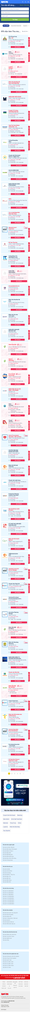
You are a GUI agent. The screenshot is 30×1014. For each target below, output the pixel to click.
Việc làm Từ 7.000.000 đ (8, 894)
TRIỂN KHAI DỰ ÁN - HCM (13, 554)
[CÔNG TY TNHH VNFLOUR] (5, 452)
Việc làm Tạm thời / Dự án (8, 936)
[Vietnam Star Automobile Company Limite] (5, 186)
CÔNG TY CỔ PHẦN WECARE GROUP (16, 406)
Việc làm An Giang (7, 872)
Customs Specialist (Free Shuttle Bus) (13, 730)
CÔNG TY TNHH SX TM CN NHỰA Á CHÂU (16, 747)
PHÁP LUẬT (4, 988)
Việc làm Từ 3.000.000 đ (8, 890)
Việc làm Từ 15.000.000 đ (8, 898)
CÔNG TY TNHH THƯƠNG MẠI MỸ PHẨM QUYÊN (15, 541)
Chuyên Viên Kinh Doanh (9, 815)
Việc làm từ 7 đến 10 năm (8, 965)
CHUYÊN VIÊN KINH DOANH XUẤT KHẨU (13, 450)
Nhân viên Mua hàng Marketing (13, 642)
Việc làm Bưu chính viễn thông (9, 858)
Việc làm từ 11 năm (7, 967)
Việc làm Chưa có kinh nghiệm (9, 958)
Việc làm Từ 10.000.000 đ (8, 896)
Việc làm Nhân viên (7, 916)
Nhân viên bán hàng (15, 826)
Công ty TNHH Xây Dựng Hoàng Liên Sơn (16, 39)
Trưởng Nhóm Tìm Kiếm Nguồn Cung (13, 256)
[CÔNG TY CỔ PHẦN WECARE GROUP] (5, 406)
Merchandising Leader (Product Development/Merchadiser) (15, 509)
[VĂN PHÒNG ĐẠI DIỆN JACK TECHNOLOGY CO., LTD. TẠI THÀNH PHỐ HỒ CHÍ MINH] (5, 482)
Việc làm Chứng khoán (8, 860)
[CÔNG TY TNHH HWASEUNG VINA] (5, 127)
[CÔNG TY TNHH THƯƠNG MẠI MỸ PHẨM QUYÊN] (5, 541)
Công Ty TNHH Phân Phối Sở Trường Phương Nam (16, 302)
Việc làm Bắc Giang (7, 880)
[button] (25, 1)
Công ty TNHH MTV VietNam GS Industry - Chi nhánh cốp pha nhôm (16, 54)
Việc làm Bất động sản (8, 854)
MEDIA (4, 981)
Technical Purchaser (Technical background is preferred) (15, 598)
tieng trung (13, 823)
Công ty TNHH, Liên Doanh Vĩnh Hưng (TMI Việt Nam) (17, 511)
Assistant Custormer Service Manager (14, 569)
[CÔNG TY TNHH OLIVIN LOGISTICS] (5, 688)
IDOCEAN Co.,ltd (12, 317)
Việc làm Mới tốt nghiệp (8, 914)
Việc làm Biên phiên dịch (8, 856)
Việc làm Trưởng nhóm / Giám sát (10, 918)
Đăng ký (21, 5)
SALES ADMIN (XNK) (14, 170)
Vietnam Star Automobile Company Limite (16, 186)
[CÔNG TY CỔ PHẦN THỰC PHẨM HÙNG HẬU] (5, 157)
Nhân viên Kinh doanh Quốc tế (14, 539)
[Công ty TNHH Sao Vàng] (5, 716)
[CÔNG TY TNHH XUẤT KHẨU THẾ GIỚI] (5, 172)
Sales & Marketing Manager (11, 359)
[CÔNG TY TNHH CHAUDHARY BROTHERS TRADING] (5, 273)
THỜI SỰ (3, 984)
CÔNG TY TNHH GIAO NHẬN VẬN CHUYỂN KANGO (17, 660)
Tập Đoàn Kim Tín (12, 645)
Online (19, 823)
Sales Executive (12, 344)
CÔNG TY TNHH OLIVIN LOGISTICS (16, 688)
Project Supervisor (13, 700)
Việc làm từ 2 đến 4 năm (8, 961)
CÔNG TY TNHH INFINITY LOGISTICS (16, 585)
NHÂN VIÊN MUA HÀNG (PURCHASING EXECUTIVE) (14, 184)
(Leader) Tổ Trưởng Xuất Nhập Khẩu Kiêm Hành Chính (14, 111)
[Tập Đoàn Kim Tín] (5, 644)
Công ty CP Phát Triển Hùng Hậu (15, 673)
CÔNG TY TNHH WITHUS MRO (15, 376)
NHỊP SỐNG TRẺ (15, 982)
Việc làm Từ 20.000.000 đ (8, 900)
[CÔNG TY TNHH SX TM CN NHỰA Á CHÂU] (5, 746)
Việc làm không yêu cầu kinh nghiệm (11, 956)
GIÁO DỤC (26, 981)
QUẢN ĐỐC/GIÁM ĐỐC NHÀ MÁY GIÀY (14, 330)
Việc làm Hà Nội (6, 869)
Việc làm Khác (6, 940)
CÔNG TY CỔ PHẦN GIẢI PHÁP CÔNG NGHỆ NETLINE (16, 468)
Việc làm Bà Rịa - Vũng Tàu (9, 874)
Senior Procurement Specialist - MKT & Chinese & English (15, 436)
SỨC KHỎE (21, 986)
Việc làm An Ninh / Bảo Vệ (8, 847)
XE (9, 986)
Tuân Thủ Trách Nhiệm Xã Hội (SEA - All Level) (14, 126)
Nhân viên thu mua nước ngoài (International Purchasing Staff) (13, 315)
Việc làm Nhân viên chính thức (9, 934)
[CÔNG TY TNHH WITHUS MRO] (5, 376)
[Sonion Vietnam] (5, 496)
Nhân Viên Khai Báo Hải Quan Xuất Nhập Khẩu (14, 82)
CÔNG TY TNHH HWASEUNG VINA (16, 128)
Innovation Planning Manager (13, 613)
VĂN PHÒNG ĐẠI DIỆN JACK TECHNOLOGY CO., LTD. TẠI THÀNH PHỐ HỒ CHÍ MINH (18, 481)
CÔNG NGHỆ (9, 984)
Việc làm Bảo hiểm (7, 852)
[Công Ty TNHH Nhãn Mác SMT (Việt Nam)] (5, 346)
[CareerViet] (19, 977)
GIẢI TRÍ (15, 987)
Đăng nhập (26, 5)
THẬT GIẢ (26, 986)
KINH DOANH (9, 981)
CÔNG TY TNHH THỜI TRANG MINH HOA (17, 98)
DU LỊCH (9, 988)
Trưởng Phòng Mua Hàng (13, 141)
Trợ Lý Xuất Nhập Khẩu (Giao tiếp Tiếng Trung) (14, 213)
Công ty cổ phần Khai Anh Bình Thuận (15, 423)
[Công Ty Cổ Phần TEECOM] (5, 258)
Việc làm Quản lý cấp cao (8, 921)
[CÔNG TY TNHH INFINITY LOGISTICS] (5, 586)
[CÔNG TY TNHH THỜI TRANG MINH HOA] (5, 99)
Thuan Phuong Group (13, 287)
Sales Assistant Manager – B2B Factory (11, 404)
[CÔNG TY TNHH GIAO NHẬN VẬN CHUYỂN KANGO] (5, 659)
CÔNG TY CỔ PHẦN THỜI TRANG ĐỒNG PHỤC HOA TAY (17, 526)
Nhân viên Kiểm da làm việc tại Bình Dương (15, 715)
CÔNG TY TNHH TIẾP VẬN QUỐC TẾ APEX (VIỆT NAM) (16, 762)
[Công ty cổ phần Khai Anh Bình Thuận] (5, 422)
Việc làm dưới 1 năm (7, 960)
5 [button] (20, 773)
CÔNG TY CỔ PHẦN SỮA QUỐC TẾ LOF (17, 438)
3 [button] (14, 773)
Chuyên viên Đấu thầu (14, 672)
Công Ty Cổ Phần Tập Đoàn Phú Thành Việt (18, 200)
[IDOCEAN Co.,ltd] (5, 316)
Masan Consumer (12, 615)
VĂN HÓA (15, 985)
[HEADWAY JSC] (5, 391)
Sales (10, 198)
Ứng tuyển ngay (18, 46)
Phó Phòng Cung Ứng (13, 37)
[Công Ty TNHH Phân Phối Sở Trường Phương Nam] (5, 301)
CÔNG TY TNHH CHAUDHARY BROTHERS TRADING (17, 274)
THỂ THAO (21, 981)
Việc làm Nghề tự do (7, 938)
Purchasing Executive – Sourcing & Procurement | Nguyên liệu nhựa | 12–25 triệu (14, 745)
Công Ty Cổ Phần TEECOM (14, 259)
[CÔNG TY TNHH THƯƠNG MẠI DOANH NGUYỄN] (5, 244)
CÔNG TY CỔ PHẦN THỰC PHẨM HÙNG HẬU (18, 158)
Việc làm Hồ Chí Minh (7, 871)
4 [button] (17, 773)
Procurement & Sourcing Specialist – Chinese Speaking (12, 374)
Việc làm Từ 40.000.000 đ (8, 903)
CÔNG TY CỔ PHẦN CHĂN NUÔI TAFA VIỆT (16, 143)
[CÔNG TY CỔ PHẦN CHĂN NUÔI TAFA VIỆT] (5, 142)
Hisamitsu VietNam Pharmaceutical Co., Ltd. (16, 113)
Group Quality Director (14, 286)
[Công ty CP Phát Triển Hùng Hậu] (5, 674)
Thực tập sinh (6, 830)
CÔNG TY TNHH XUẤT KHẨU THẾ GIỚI (16, 171)
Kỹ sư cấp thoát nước (16, 819)
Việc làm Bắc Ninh (7, 881)
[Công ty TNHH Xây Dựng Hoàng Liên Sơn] (5, 38)
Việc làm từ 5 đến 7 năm (8, 963)
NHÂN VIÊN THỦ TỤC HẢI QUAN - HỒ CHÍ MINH (15, 389)
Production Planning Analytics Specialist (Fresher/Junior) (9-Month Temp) (15, 494)
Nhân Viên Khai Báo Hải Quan (14, 300)
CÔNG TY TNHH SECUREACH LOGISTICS (17, 84)
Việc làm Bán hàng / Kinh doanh (10, 849)
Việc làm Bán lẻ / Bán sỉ (8, 851)
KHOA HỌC (21, 984)
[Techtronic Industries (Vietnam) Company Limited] (5, 229)
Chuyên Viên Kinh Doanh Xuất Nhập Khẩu (11, 421)
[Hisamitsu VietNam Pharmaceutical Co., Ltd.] (5, 112)
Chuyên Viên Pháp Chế (14, 583)
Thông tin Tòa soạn (4, 1005)
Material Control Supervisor (12, 228)
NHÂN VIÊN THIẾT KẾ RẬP (15, 96)
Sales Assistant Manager (11, 52)
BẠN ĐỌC (26, 984)
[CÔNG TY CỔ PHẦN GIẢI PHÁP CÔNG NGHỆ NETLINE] (5, 467)
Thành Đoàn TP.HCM (5, 1006)
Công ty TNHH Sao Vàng (14, 717)
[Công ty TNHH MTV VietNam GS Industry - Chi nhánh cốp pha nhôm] (5, 54)
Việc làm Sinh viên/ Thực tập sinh (10, 912)
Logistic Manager (11, 67)
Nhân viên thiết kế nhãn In (12, 628)
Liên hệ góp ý (3, 1009)
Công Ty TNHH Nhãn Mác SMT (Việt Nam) (17, 346)
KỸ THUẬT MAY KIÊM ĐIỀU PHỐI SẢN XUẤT (15, 524)
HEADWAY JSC (12, 391)
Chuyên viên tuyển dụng (14, 480)
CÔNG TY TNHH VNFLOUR (14, 453)
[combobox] (15, 9)
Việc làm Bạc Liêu (7, 876)
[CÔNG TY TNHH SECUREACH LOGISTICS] (5, 84)
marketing (19, 815)
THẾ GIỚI (4, 986)
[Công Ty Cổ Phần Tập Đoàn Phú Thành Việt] (5, 201)
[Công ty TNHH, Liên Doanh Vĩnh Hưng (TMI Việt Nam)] (5, 511)
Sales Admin (6, 819)
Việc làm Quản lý (6, 920)
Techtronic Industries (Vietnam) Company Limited (15, 230)
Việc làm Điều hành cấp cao (9, 923)
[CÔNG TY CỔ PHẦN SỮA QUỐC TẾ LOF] (5, 437)
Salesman (5, 823)
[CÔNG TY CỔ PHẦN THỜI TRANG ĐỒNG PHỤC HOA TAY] (5, 526)
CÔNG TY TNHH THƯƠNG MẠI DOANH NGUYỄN (16, 244)
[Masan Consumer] (5, 614)
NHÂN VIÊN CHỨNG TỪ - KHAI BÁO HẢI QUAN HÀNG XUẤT (15, 657)
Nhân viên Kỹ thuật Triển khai (13, 465)
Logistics (5, 826)
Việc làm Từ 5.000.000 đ (8, 892)
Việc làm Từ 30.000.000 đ (8, 901)
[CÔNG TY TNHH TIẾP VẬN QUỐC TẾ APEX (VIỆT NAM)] (5, 761)
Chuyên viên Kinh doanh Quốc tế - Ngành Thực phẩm (14, 156)
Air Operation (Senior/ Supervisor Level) (14, 760)
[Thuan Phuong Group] (5, 288)
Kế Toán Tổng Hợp (13, 242)
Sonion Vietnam (12, 496)
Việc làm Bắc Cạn (7, 878)
